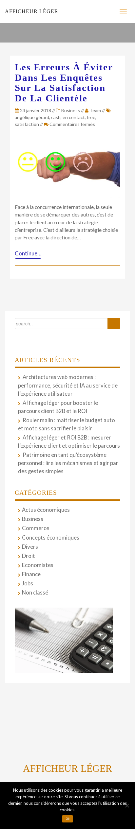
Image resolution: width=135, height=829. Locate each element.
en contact (74, 117)
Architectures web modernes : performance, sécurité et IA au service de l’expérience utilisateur (68, 385)
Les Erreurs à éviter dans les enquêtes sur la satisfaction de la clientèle (64, 82)
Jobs (27, 583)
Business (70, 110)
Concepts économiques (50, 537)
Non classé (35, 592)
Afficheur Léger (31, 11)
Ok (67, 818)
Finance (31, 574)
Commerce (35, 528)
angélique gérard (32, 117)
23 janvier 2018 (35, 110)
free (91, 117)
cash (56, 117)
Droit (28, 556)
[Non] (127, 805)
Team (95, 110)
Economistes (37, 565)
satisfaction (27, 124)
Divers (30, 547)
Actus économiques (46, 510)
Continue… (28, 253)
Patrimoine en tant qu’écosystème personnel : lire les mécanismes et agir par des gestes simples (68, 463)
